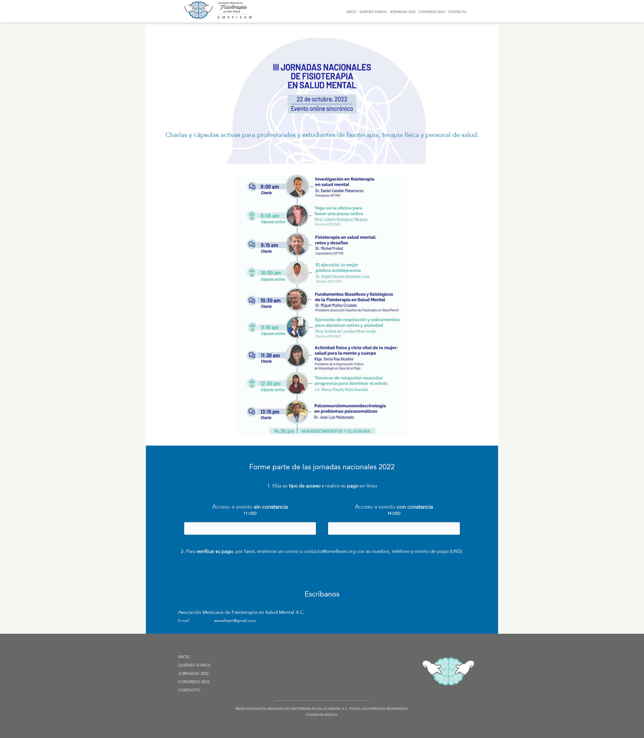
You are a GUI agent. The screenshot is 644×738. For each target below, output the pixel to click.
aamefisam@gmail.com (235, 620)
